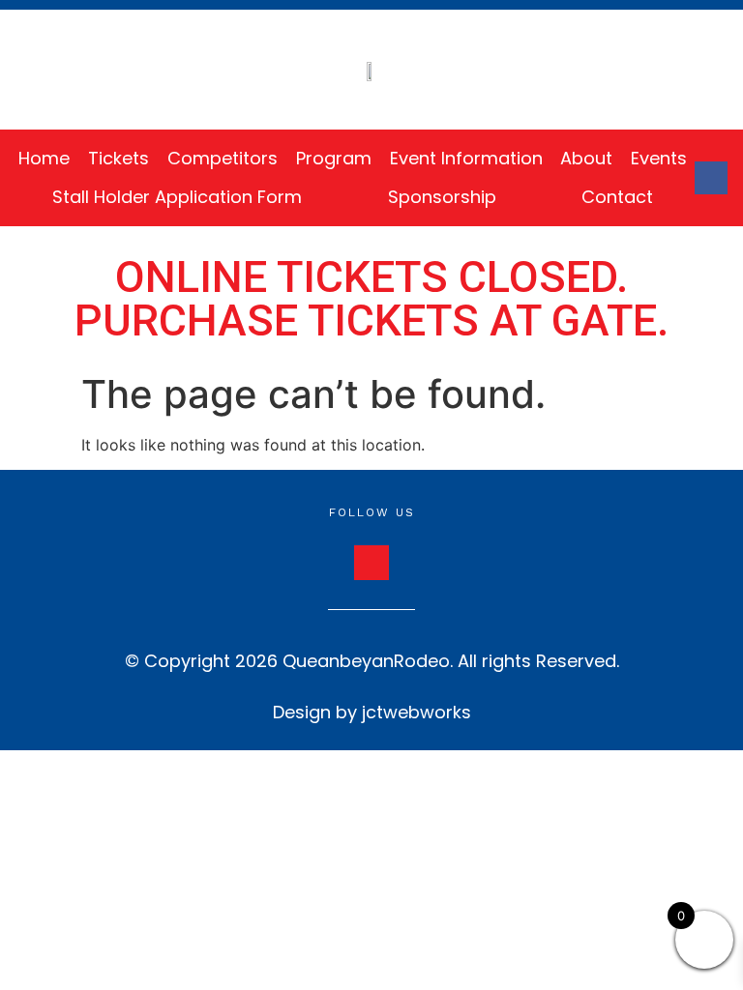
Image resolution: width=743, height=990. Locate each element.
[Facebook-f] (711, 177)
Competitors (222, 158)
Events (659, 158)
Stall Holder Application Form (177, 197)
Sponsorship (442, 197)
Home (44, 158)
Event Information (466, 158)
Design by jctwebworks (372, 712)
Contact (617, 197)
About (586, 158)
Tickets (118, 158)
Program (334, 158)
